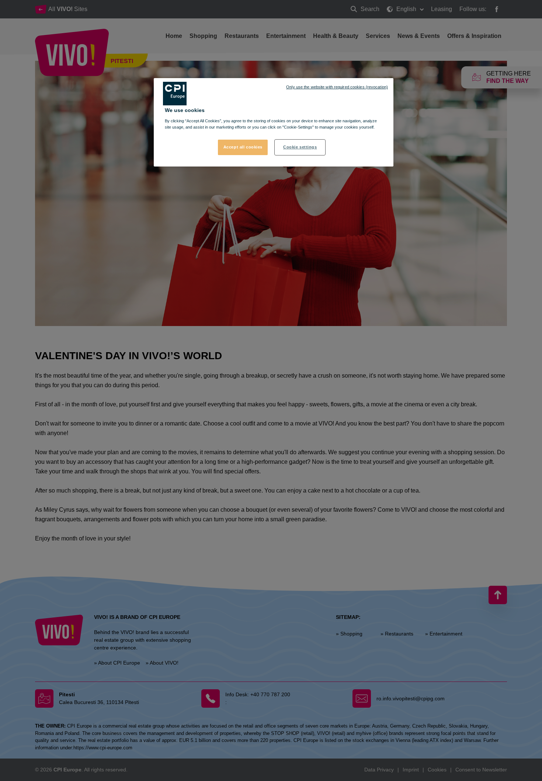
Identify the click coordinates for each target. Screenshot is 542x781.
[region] (273, 122)
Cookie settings (300, 147)
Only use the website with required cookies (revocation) (337, 87)
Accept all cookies (243, 147)
